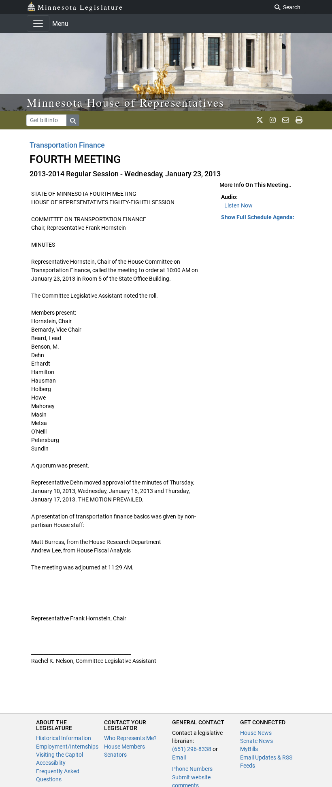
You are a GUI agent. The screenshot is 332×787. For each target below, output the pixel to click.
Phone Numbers (192, 769)
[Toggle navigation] (38, 23)
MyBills (249, 749)
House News (256, 733)
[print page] (299, 120)
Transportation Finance (67, 145)
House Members (124, 746)
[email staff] (285, 120)
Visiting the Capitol (59, 754)
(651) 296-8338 (191, 749)
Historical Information (63, 738)
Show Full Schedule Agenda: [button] (257, 217)
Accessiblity (51, 762)
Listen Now (238, 205)
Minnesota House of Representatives (126, 102)
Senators (115, 754)
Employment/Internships (67, 746)
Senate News (256, 741)
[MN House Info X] (259, 120)
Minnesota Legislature (80, 7)
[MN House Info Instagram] (272, 120)
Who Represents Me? (130, 738)
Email (179, 757)
